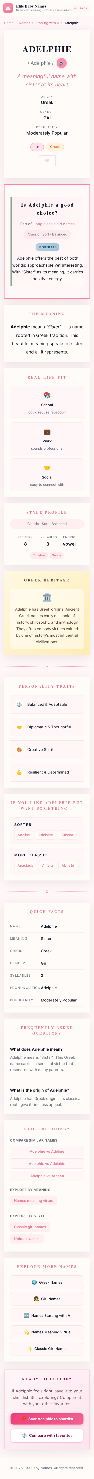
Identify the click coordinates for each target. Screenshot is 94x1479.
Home (9, 23)
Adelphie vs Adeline (47, 1151)
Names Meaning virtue (47, 1332)
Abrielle (68, 865)
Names (24, 23)
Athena (67, 835)
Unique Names (27, 1238)
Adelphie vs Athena (47, 1176)
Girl (37, 147)
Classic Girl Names (47, 1348)
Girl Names (47, 1298)
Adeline (24, 835)
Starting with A (47, 23)
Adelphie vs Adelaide (47, 1163)
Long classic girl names (54, 224)
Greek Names (47, 1282)
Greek (55, 147)
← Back (81, 8)
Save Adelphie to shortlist (47, 1418)
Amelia (47, 865)
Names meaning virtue (33, 1200)
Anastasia (26, 865)
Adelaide (45, 835)
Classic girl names (30, 1227)
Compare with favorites (47, 1435)
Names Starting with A (47, 1315)
